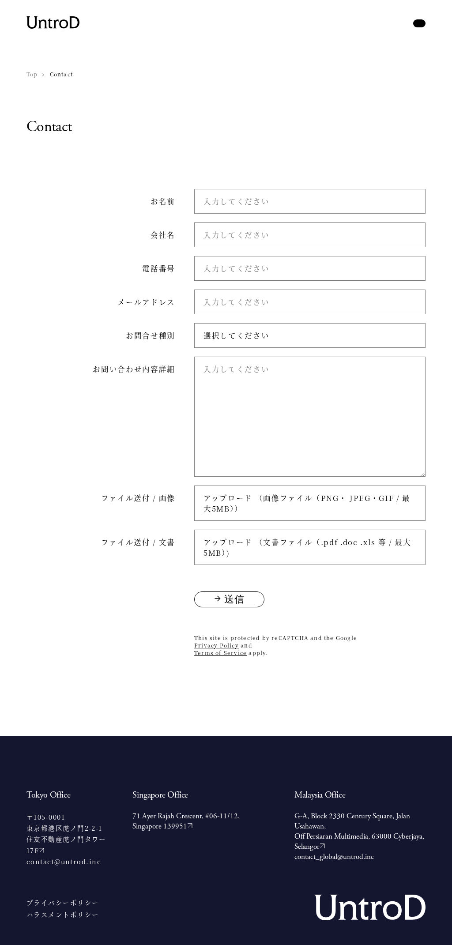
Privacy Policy (216, 645)
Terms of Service (220, 652)
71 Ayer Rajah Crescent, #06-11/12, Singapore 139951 (186, 821)
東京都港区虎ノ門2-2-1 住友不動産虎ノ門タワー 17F (66, 839)
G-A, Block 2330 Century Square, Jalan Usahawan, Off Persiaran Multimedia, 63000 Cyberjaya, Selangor (359, 831)
